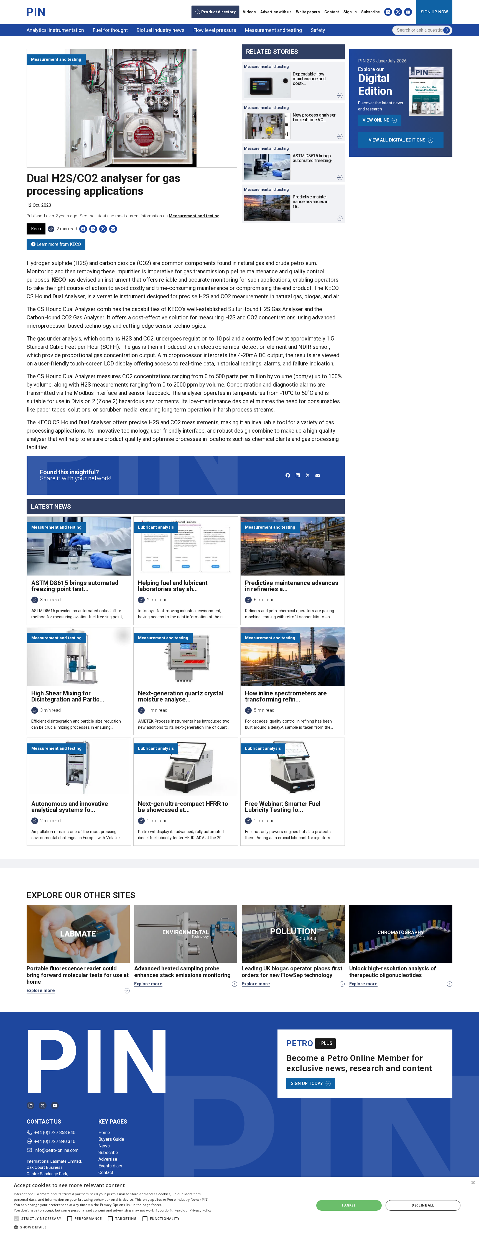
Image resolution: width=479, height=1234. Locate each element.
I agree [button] (349, 1205)
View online (376, 120)
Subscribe (370, 12)
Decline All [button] (423, 1205)
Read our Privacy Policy (193, 1210)
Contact (331, 12)
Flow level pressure (214, 30)
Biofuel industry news (161, 30)
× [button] (473, 1183)
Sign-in (350, 12)
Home (104, 1132)
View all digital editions (397, 140)
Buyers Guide (111, 1139)
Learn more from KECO (58, 244)
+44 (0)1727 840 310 (54, 1141)
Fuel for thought (110, 30)
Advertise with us (276, 12)
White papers (308, 12)
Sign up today (307, 1083)
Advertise (107, 1159)
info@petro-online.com (56, 1150)
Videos (249, 12)
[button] (16, 1218)
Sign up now (434, 11)
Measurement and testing (273, 30)
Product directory (219, 12)
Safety (318, 30)
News (104, 1146)
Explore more (41, 990)
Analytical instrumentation (55, 30)
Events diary (110, 1166)
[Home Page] (36, 12)
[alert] (239, 1205)
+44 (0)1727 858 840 (54, 1132)
